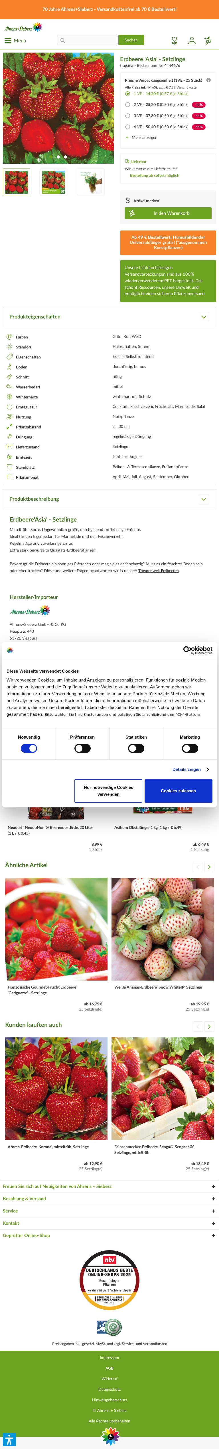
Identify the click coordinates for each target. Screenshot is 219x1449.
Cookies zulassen (178, 790)
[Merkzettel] (172, 40)
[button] (9, 1439)
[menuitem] (15, 40)
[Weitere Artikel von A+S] (30, 612)
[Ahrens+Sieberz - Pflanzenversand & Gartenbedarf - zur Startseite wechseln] (23, 27)
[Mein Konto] (189, 40)
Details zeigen (187, 769)
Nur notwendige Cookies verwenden (108, 791)
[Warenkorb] (205, 40)
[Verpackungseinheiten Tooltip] (208, 81)
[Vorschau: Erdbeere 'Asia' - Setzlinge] (16, 182)
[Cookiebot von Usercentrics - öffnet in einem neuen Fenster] (187, 650)
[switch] (82, 748)
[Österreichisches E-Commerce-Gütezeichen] (110, 1328)
